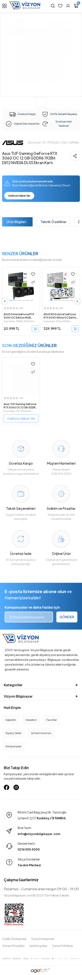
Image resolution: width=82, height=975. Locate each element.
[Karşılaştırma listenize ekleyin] (33, 282)
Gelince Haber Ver (19, 195)
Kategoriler (13, 685)
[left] (4, 301)
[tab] (16, 221)
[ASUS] (12, 142)
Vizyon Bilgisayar (18, 696)
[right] (77, 301)
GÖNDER (67, 617)
